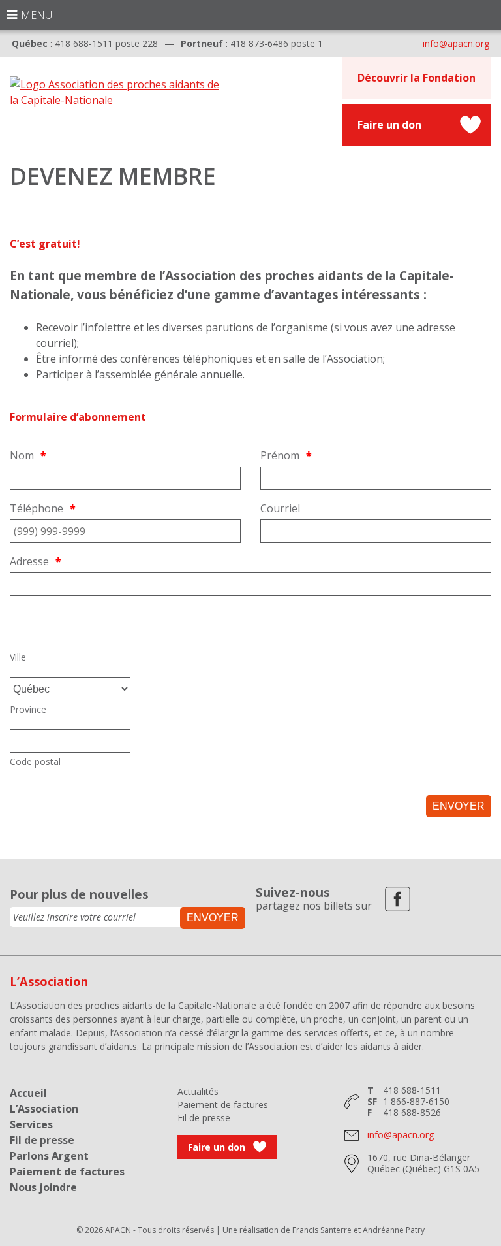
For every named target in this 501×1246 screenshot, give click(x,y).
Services (31, 1124)
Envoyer (459, 806)
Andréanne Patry (394, 1230)
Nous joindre (43, 1187)
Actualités (198, 1091)
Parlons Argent (49, 1156)
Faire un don (389, 125)
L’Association (44, 1109)
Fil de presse (42, 1140)
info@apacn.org (456, 43)
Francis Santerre (322, 1230)
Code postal (35, 761)
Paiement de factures (67, 1171)
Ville (18, 657)
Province (28, 709)
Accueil (28, 1093)
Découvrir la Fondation (416, 78)
